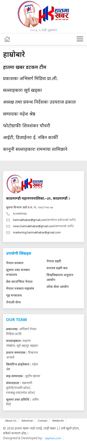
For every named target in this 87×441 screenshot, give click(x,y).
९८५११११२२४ (20, 214)
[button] (80, 39)
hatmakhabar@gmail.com (30, 220)
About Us (10, 420)
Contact (42, 420)
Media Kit (58, 420)
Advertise (27, 420)
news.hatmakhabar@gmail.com (33, 226)
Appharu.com (53, 438)
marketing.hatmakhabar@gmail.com (37, 233)
